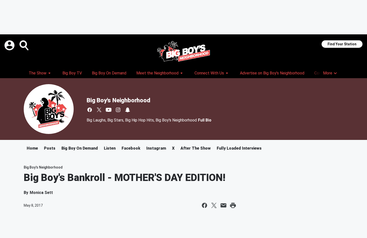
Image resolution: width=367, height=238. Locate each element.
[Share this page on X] (213, 205)
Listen (110, 148)
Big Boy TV (72, 73)
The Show (37, 73)
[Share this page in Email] (223, 205)
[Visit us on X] (99, 110)
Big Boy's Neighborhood (118, 100)
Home (32, 148)
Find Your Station (342, 44)
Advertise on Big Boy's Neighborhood (272, 73)
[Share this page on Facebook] (204, 205)
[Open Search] (24, 45)
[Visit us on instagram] (118, 110)
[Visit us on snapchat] (128, 110)
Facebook (131, 148)
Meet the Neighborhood (157, 73)
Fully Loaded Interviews (239, 148)
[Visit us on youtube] (109, 110)
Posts (49, 148)
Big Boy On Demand (109, 73)
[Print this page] (232, 205)
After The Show (196, 148)
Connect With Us (209, 73)
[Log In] (9, 45)
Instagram (156, 148)
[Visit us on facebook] (90, 110)
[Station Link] (183, 51)
